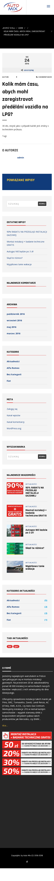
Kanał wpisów (13, 415)
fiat (9, 646)
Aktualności (13, 361)
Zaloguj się (12, 409)
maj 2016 (11, 327)
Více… (5, 725)
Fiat (9, 380)
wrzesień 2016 (14, 320)
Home (20, 28)
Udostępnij (29, 70)
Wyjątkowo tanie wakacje (19, 264)
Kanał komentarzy (15, 422)
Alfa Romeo (13, 368)
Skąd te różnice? (14, 257)
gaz (16, 646)
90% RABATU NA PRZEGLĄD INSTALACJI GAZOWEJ (35, 491)
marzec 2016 (13, 333)
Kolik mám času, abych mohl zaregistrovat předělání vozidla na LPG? (25, 99)
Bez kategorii (14, 374)
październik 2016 (16, 314)
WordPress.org (14, 428)
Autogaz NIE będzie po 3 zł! (20, 251)
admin (12, 77)
